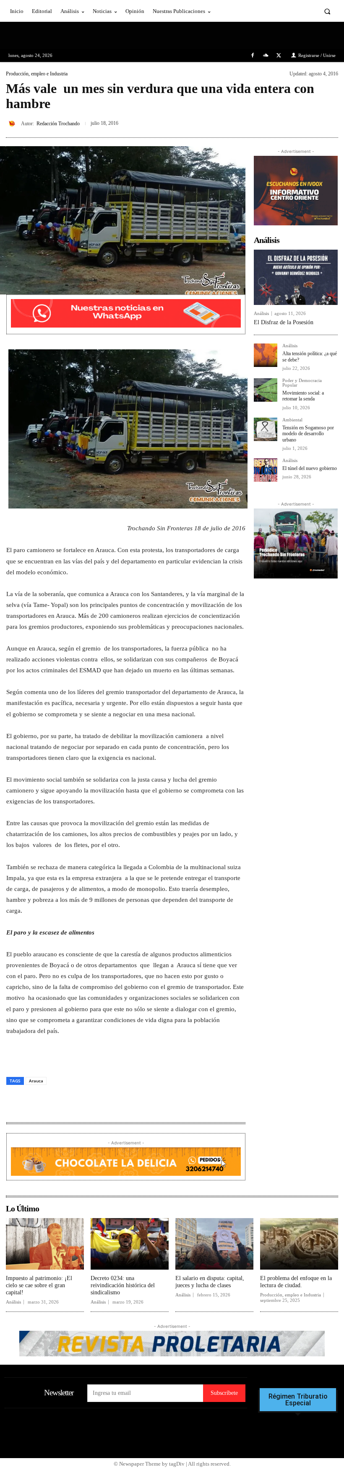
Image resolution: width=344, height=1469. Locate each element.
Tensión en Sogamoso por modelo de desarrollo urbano (308, 434)
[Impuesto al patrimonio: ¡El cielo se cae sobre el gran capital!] (45, 1244)
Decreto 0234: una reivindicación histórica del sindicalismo (123, 1285)
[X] (278, 55)
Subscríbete (224, 1393)
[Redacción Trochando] (13, 123)
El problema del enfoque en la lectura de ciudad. (296, 1281)
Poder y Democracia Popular (302, 382)
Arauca (36, 1081)
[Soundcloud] (265, 55)
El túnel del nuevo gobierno (309, 468)
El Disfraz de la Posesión (283, 322)
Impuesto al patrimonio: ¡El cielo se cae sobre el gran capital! (39, 1285)
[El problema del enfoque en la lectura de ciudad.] (299, 1244)
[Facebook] (252, 55)
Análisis (261, 313)
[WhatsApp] (329, 122)
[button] (327, 11)
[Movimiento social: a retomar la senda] (265, 390)
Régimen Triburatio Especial (298, 1400)
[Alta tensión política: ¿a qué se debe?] (265, 355)
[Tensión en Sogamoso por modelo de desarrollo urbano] (265, 429)
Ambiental (292, 420)
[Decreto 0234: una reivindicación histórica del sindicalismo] (130, 1244)
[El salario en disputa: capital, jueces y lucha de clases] (214, 1244)
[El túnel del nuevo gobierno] (265, 470)
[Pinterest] (310, 122)
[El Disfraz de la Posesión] (296, 277)
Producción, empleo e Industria (37, 73)
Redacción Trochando (58, 123)
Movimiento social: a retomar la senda (303, 396)
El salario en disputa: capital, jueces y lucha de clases (209, 1281)
